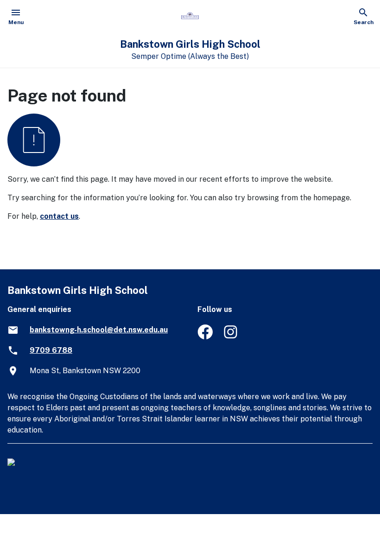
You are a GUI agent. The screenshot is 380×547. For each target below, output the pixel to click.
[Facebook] (205, 336)
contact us (59, 216)
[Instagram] (231, 336)
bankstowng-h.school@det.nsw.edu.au (99, 329)
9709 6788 (51, 350)
